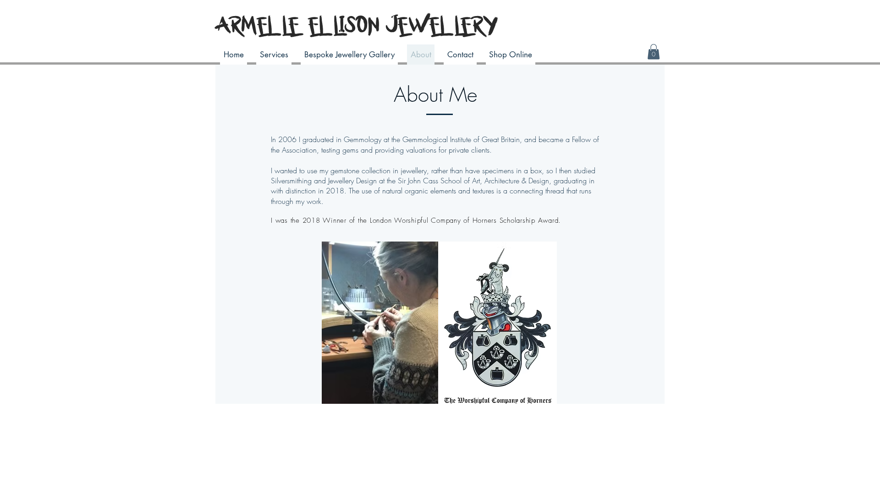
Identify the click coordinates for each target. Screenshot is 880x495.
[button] (653, 51)
